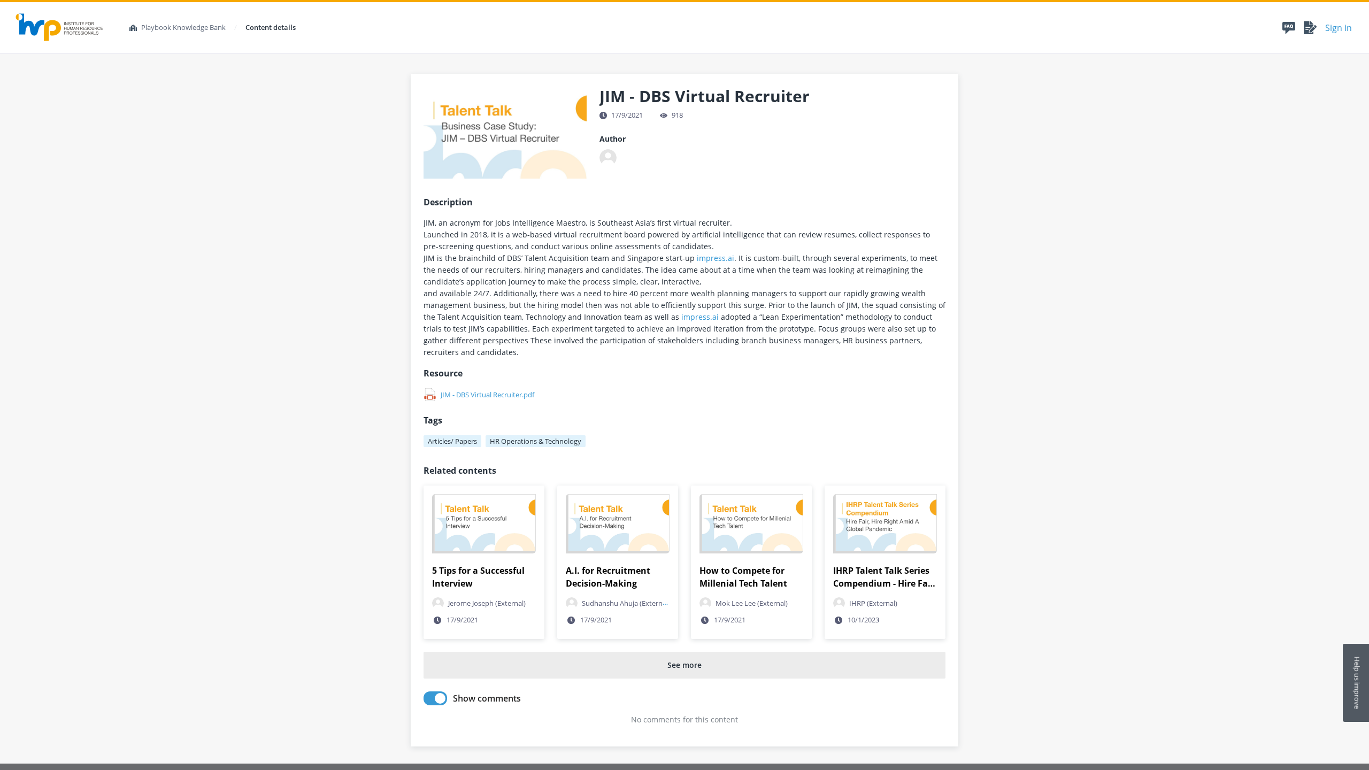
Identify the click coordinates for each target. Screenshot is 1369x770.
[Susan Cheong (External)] (608, 158)
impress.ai (715, 258)
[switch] (435, 698)
